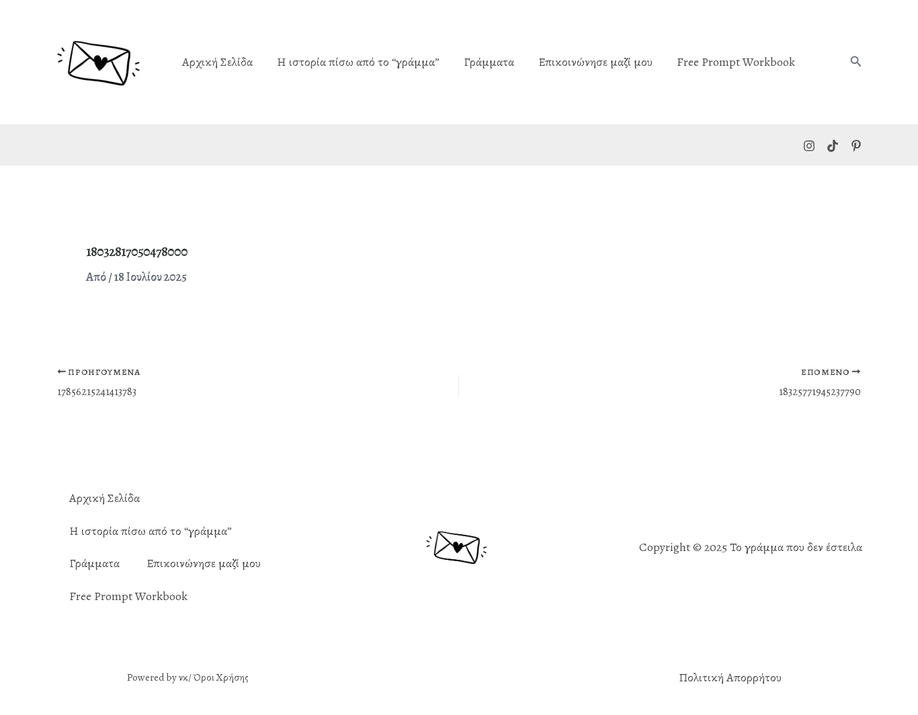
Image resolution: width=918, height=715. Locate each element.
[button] (856, 62)
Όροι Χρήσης (221, 677)
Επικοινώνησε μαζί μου (595, 62)
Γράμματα (489, 62)
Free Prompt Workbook (736, 62)
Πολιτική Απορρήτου (730, 677)
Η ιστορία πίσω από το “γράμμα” (358, 62)
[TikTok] (833, 146)
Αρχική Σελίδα (217, 62)
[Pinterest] (856, 146)
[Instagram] (809, 146)
